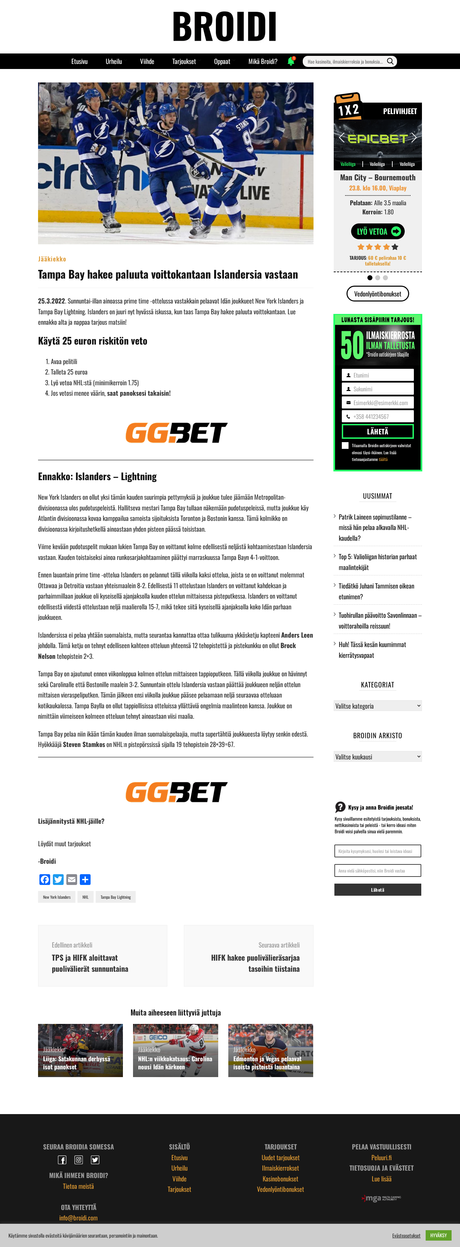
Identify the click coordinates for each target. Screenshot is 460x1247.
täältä (383, 459)
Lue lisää (382, 1178)
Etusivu (79, 61)
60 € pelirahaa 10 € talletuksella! (385, 260)
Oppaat (222, 61)
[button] (414, 137)
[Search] (390, 61)
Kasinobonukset (280, 1178)
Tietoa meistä (78, 1185)
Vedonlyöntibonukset (377, 293)
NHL (86, 897)
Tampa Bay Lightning (116, 897)
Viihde (147, 61)
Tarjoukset (184, 61)
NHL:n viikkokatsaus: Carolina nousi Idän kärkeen (175, 1062)
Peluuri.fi (381, 1157)
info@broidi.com (78, 1217)
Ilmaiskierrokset (280, 1167)
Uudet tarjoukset (281, 1157)
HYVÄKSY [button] (438, 1235)
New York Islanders (56, 897)
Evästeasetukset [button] (406, 1236)
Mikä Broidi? (263, 61)
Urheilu (114, 61)
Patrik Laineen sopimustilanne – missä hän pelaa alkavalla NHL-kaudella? (375, 527)
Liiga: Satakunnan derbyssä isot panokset (76, 1062)
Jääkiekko (52, 258)
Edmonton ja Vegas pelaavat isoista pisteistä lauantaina (267, 1062)
